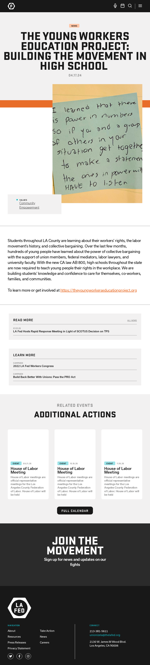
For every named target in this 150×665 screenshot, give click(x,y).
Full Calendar (75, 510)
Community (27, 203)
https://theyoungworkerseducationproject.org (98, 290)
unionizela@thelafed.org (105, 635)
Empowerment (29, 207)
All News (132, 320)
